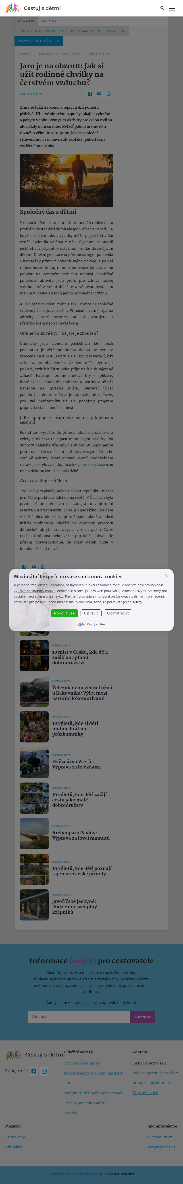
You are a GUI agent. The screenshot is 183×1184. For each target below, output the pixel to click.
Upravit (91, 613)
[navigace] (172, 8)
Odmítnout (118, 613)
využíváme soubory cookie (34, 591)
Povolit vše (64, 613)
